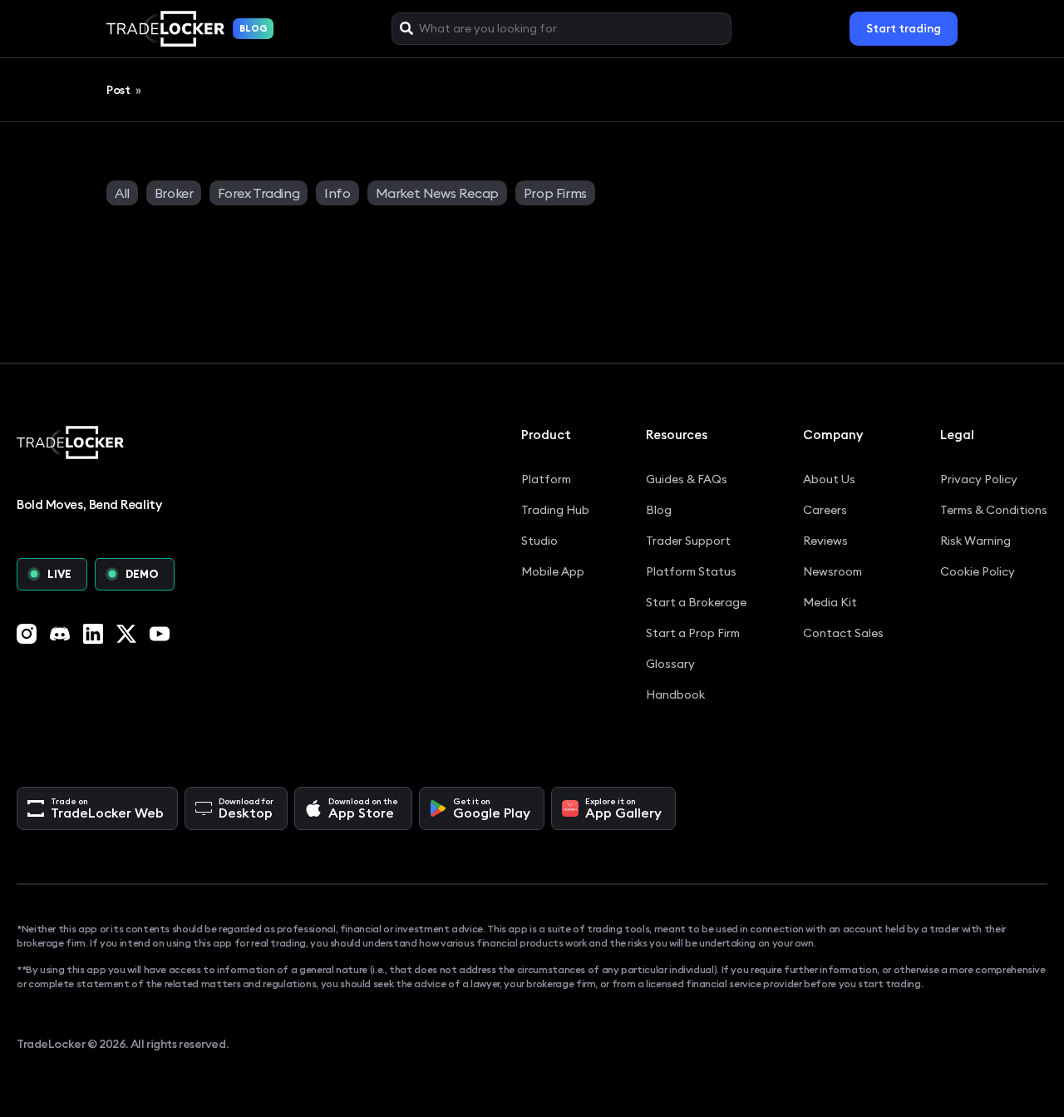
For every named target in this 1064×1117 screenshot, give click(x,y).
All (122, 193)
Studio (539, 540)
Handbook (675, 694)
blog (253, 28)
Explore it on (623, 808)
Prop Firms (555, 193)
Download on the (363, 808)
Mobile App (552, 571)
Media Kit (830, 602)
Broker (174, 193)
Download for (246, 808)
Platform (546, 479)
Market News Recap (437, 193)
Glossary (670, 663)
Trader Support (688, 540)
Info (337, 193)
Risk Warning (975, 540)
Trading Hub (555, 509)
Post (119, 89)
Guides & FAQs (686, 479)
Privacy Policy (978, 479)
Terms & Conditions (993, 509)
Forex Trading (258, 193)
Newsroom (832, 571)
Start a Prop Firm (693, 632)
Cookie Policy (977, 571)
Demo (142, 574)
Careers (825, 509)
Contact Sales (843, 632)
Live (59, 574)
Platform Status (691, 571)
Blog (659, 509)
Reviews (825, 540)
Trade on (107, 808)
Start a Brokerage (696, 602)
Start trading (903, 28)
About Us (829, 479)
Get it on (491, 808)
